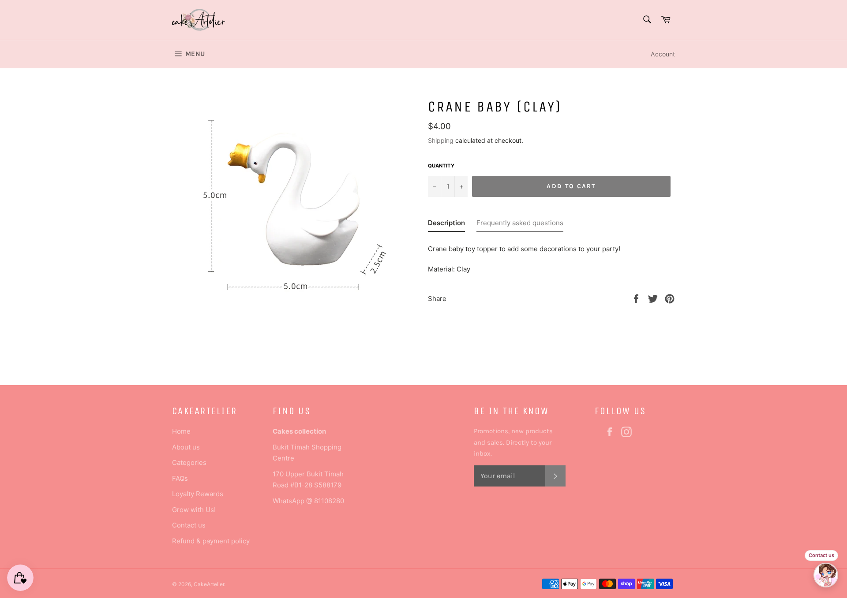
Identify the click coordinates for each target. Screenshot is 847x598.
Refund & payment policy (211, 541)
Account (663, 54)
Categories (189, 462)
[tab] (446, 224)
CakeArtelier (209, 584)
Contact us (189, 525)
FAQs (180, 478)
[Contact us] (825, 575)
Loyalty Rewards (197, 494)
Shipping (440, 140)
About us (186, 447)
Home (181, 431)
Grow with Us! (194, 509)
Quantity (441, 166)
